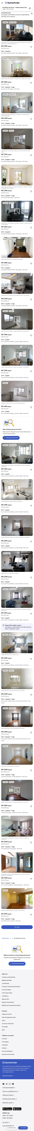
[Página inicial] (12, 3)
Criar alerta (24, 1127)
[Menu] (2, 2)
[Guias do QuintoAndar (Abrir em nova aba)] (10, 1084)
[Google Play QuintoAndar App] (7, 1108)
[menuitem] (5, 938)
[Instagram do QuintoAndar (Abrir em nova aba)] (7, 1084)
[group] (17, 37)
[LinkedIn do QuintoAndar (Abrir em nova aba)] (13, 1084)
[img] (17, 30)
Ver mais (17, 927)
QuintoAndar (5, 938)
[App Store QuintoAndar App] (17, 1108)
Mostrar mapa (12, 1127)
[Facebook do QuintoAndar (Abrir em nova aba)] (3, 1084)
